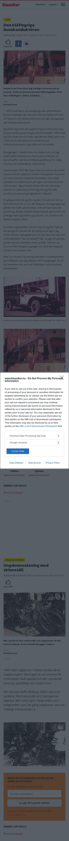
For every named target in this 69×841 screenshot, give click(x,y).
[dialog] (34, 420)
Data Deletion (16, 462)
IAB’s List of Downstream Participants (38, 426)
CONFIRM (17, 451)
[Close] (63, 379)
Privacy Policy (53, 462)
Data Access (34, 462)
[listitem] (34, 436)
